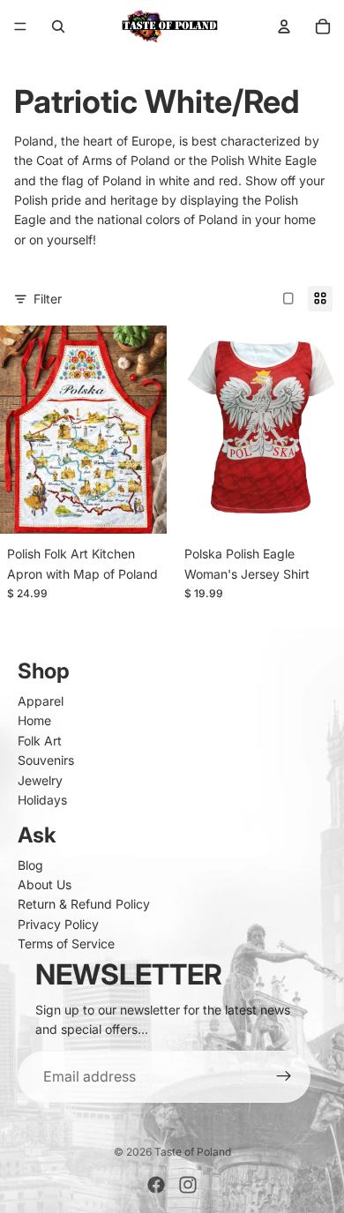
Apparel (41, 700)
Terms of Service (66, 943)
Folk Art (40, 740)
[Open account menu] (284, 26)
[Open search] (58, 26)
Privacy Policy (58, 924)
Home (34, 720)
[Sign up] (284, 1077)
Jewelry (40, 780)
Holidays (42, 799)
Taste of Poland (192, 1151)
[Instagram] (187, 1184)
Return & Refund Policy (84, 903)
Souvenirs (46, 760)
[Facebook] (156, 1184)
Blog (30, 864)
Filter (48, 298)
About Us (44, 884)
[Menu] (20, 26)
